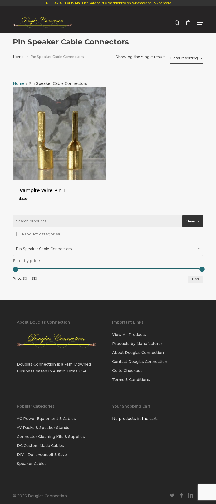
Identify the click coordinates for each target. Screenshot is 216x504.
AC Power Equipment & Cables (46, 418)
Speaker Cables (32, 463)
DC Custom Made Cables (40, 445)
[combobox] (186, 58)
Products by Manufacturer (137, 343)
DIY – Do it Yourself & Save (42, 454)
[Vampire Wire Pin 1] (59, 133)
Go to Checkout (127, 370)
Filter (195, 279)
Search (192, 221)
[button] (200, 22)
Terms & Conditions (131, 379)
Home (18, 57)
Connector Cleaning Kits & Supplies (51, 436)
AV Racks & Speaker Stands (43, 427)
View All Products (129, 334)
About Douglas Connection (138, 352)
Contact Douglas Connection (139, 361)
